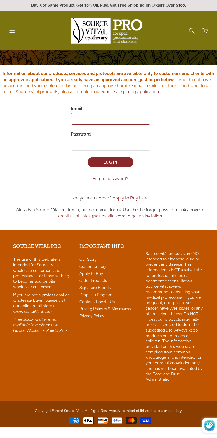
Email (76, 108)
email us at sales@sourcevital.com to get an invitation (110, 215)
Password (81, 134)
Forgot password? (110, 178)
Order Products (93, 280)
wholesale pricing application (130, 91)
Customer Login (94, 266)
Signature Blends (95, 287)
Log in (110, 162)
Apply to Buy (91, 273)
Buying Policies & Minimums (105, 308)
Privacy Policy (91, 316)
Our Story (88, 259)
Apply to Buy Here (130, 198)
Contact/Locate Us (97, 302)
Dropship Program (95, 294)
